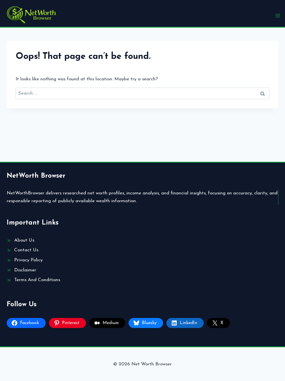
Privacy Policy (28, 260)
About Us (24, 240)
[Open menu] (277, 15)
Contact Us (26, 250)
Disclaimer (25, 270)
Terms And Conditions (37, 280)
